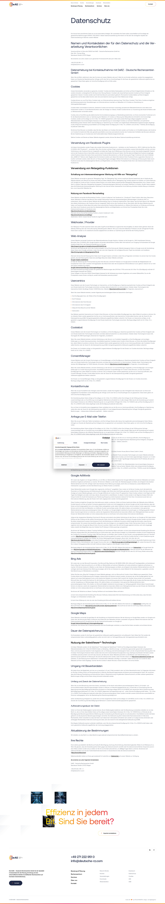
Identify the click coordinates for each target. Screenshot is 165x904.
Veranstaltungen (90, 2)
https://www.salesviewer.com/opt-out (143, 656)
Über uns (106, 6)
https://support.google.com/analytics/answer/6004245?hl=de (88, 246)
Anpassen (82, 465)
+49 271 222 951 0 (83, 857)
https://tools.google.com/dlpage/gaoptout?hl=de (85, 252)
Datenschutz (137, 547)
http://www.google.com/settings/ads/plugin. (124, 542)
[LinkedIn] (150, 850)
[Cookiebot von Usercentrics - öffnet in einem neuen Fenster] (104, 438)
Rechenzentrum (89, 6)
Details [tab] (75, 442)
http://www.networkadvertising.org (104, 551)
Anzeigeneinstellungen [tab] (90, 442)
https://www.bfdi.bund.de (78, 752)
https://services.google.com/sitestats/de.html (116, 549)
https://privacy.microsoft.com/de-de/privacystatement (101, 605)
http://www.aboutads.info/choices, (81, 540)
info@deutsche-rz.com (87, 861)
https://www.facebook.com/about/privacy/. (83, 211)
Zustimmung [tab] (60, 442)
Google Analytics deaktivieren (79, 259)
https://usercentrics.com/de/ (117, 289)
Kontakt (73, 883)
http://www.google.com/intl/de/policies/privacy (87, 549)
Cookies (131, 876)
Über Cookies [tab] (104, 442)
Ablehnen (64, 465)
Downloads (98, 2)
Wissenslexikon (106, 2)
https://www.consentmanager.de (119, 364)
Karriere (82, 2)
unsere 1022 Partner (64, 449)
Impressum (132, 871)
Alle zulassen (101, 465)
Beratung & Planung (76, 6)
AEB (130, 879)
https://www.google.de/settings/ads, (86, 536)
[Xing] (154, 850)
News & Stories (74, 2)
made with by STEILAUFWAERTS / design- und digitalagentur (140, 899)
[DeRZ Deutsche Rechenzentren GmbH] (16, 4)
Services (99, 6)
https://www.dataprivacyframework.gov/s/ (83, 553)
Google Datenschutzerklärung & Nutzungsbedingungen (87, 267)
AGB (130, 881)
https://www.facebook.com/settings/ (81, 215)
